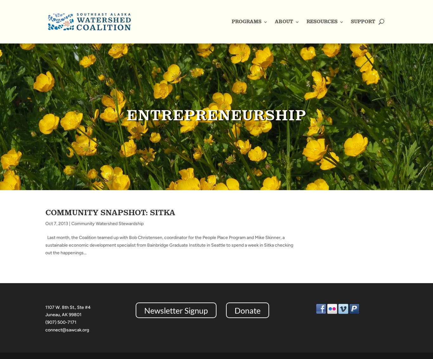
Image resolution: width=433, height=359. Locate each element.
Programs (247, 21)
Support (363, 21)
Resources (322, 21)
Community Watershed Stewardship (107, 223)
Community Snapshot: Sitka (110, 212)
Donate (248, 310)
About (284, 21)
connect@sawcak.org (67, 330)
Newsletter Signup (176, 310)
